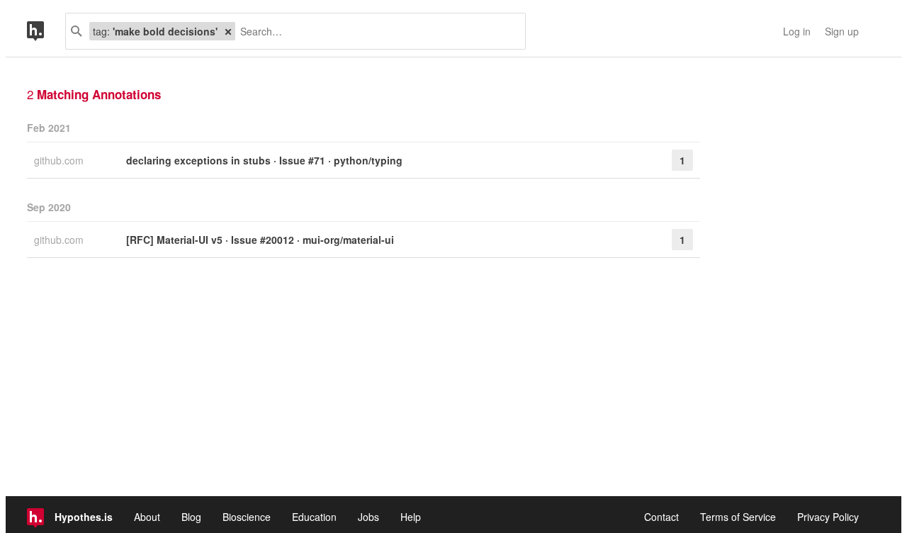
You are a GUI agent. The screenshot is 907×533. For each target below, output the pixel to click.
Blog (191, 517)
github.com (60, 160)
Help (410, 517)
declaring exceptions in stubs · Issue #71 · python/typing (264, 160)
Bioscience (246, 517)
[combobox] (374, 31)
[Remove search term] (228, 31)
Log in (797, 31)
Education (314, 517)
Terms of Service (738, 517)
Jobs (368, 517)
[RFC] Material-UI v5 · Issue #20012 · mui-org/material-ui (260, 239)
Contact (661, 517)
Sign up (842, 31)
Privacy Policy (828, 517)
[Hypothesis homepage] (46, 31)
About (147, 517)
